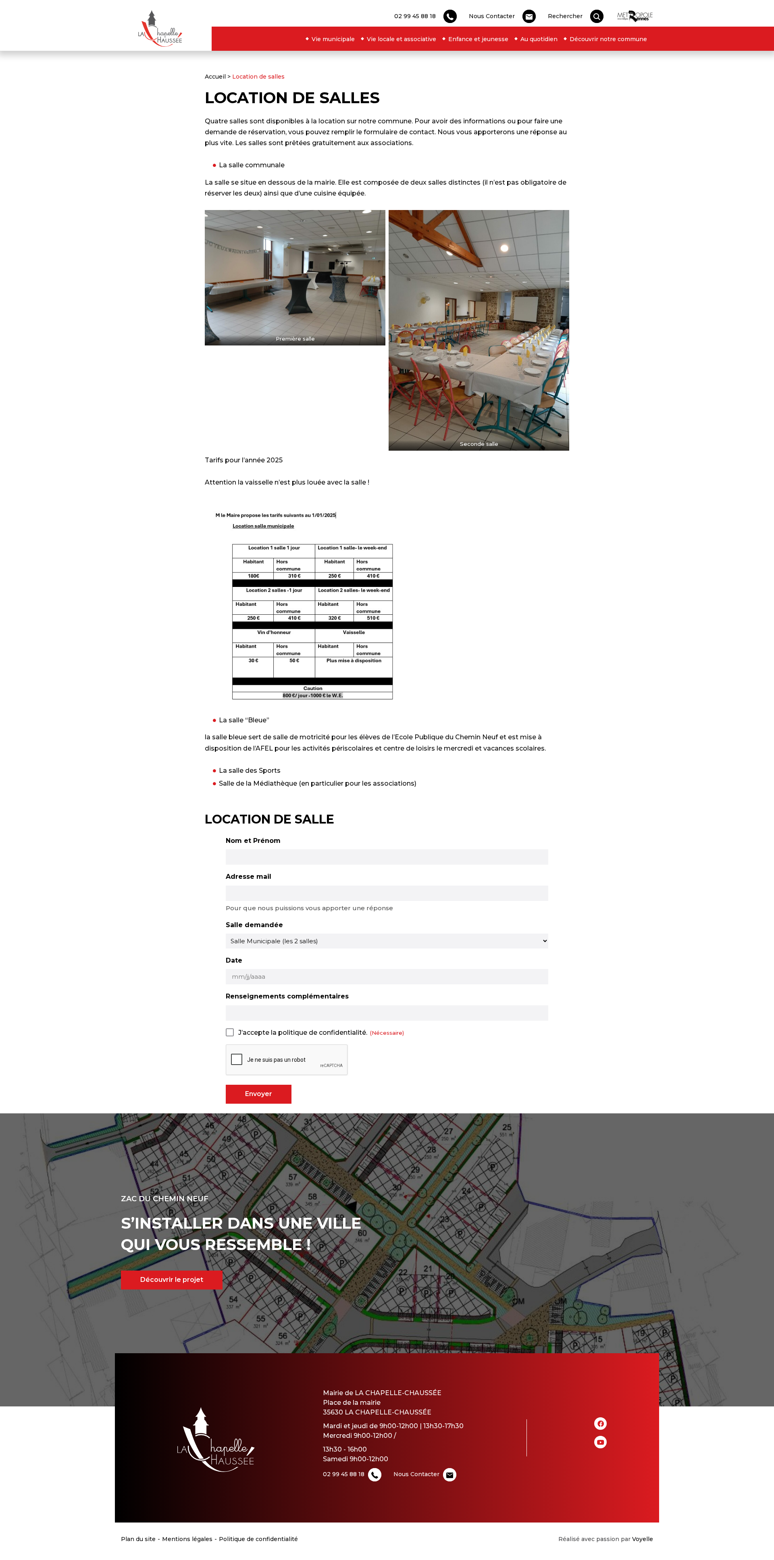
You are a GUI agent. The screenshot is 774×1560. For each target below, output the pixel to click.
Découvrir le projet (171, 1279)
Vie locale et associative (401, 39)
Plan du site (138, 1539)
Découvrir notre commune (608, 39)
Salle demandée (254, 925)
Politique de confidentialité (258, 1539)
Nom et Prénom (253, 840)
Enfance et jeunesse (478, 39)
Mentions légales (187, 1539)
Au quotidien (539, 39)
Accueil (215, 76)
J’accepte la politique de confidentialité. (302, 1032)
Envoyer (258, 1094)
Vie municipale (333, 39)
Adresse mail (248, 876)
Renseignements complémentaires (287, 996)
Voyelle (642, 1539)
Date (234, 960)
